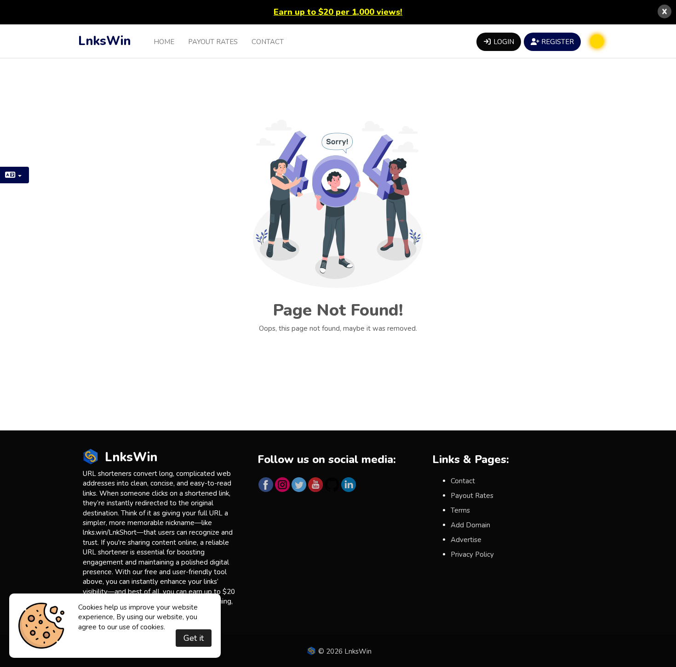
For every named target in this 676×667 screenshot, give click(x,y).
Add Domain (470, 525)
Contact (268, 41)
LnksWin (104, 41)
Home (164, 41)
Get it (193, 638)
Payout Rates (213, 41)
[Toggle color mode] (597, 41)
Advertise (466, 539)
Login (503, 41)
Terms (460, 510)
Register (556, 41)
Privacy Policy (472, 554)
